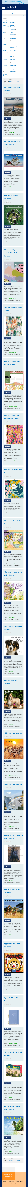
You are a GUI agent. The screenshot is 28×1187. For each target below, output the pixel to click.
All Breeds (5, 37)
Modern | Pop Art (12, 298)
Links (15, 1183)
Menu (10, 7)
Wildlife (10, 934)
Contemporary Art (13, 563)
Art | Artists (13, 50)
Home (4, 1181)
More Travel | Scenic (13, 775)
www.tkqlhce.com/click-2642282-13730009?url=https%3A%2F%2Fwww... (7, 920)
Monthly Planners (12, 352)
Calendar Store (11, 1181)
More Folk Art (12, 617)
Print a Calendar (19, 1181)
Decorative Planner (13, 406)
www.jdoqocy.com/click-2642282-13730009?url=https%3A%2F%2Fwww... (7, 226)
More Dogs (11, 671)
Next (19, 81)
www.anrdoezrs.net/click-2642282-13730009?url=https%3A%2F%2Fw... (7, 338)
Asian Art (5, 54)
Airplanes (12, 29)
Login (19, 3)
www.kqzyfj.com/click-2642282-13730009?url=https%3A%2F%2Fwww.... (7, 118)
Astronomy (5, 69)
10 (17, 81)
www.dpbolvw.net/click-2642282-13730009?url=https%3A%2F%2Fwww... (7, 284)
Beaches (11, 1097)
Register (23, 3)
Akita (4, 32)
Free (11, 1183)
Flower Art (11, 512)
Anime (11, 43)
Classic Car (11, 132)
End (4, 82)
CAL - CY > (11, 880)
